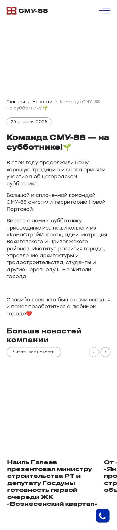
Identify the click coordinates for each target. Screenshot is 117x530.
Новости (42, 102)
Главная (16, 102)
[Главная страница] (27, 10)
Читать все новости (34, 352)
